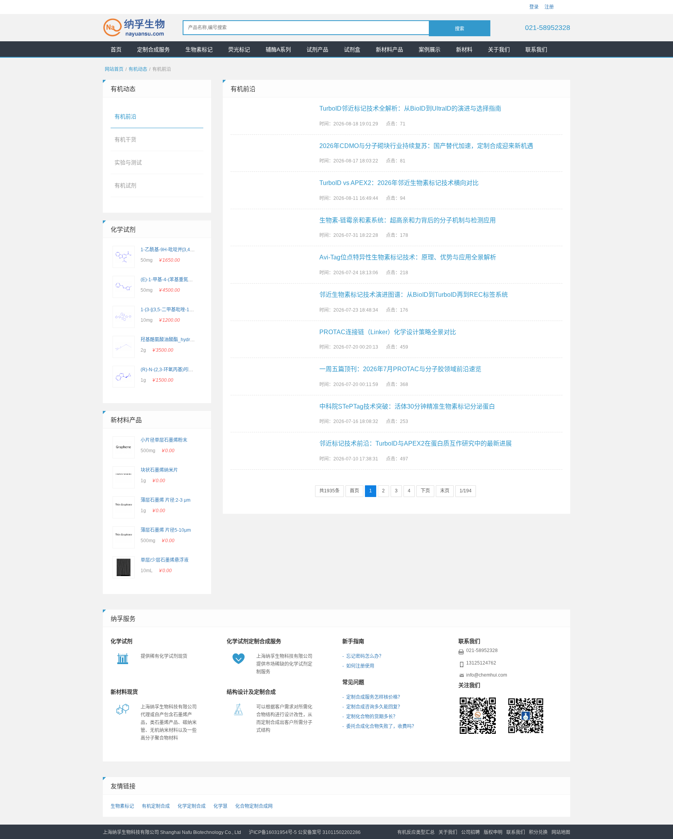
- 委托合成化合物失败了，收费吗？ (379, 726)
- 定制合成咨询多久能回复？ (372, 707)
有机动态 (138, 69)
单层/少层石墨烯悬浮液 (165, 560)
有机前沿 (125, 116)
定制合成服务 (153, 49)
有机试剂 (125, 185)
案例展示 (429, 49)
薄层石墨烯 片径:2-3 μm (165, 500)
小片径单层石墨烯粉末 (164, 440)
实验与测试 (128, 162)
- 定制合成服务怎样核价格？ (372, 697)
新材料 (464, 49)
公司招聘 (470, 832)
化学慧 (220, 806)
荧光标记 (239, 49)
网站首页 (114, 69)
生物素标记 (199, 49)
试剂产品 (317, 49)
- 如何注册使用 (358, 666)
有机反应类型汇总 (416, 832)
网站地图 (560, 832)
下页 (425, 491)
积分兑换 (538, 832)
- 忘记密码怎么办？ (363, 656)
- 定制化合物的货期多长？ (370, 716)
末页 (444, 491)
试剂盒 (352, 49)
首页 (116, 49)
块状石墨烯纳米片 (159, 470)
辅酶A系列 (278, 49)
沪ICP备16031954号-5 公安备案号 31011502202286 (305, 832)
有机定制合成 (156, 806)
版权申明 (493, 832)
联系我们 (536, 49)
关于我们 (499, 49)
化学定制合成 (192, 806)
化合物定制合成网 (254, 806)
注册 (549, 7)
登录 (534, 7)
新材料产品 (389, 49)
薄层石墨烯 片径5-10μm (166, 530)
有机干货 (125, 139)
